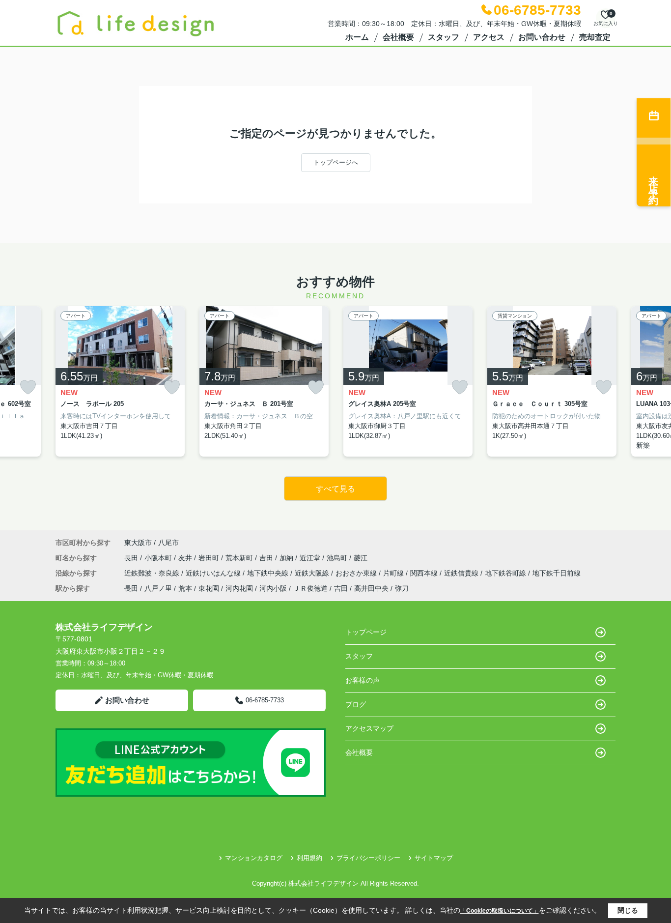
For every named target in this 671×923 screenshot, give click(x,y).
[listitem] (120, 381)
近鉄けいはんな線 (214, 573)
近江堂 (311, 558)
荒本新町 (240, 558)
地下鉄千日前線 (556, 573)
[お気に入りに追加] (28, 387)
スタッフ (443, 37)
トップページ (366, 632)
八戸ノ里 (158, 588)
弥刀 (402, 588)
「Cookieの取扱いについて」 (499, 910)
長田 (132, 558)
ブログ (355, 704)
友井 (186, 558)
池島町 (338, 558)
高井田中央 (371, 588)
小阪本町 (159, 558)
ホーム (357, 37)
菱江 (360, 558)
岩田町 (209, 558)
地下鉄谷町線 (506, 573)
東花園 (208, 588)
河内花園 (239, 588)
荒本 (185, 588)
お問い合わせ (541, 37)
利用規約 (309, 858)
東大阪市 (138, 543)
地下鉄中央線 (268, 573)
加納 (287, 558)
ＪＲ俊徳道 (310, 588)
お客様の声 (362, 680)
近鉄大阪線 (313, 573)
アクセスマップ (369, 728)
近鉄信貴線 (462, 573)
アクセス (488, 37)
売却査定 (595, 37)
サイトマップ (434, 858)
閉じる (627, 910)
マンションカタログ (253, 858)
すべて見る (335, 489)
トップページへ (335, 162)
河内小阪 (273, 588)
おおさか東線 (357, 573)
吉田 (267, 558)
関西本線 (425, 573)
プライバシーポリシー (368, 858)
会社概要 (398, 37)
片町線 (394, 573)
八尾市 (168, 543)
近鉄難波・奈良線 (152, 573)
